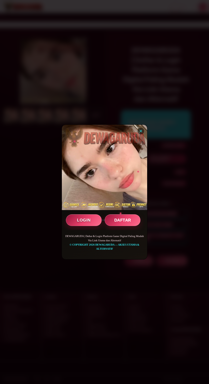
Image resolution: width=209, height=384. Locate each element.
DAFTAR (122, 220)
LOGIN (84, 220)
